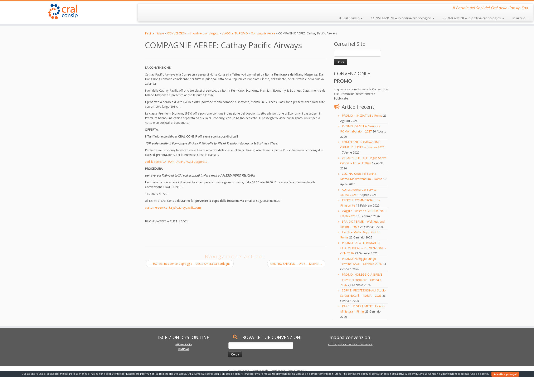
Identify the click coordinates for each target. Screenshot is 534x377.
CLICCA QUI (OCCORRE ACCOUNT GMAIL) (350, 344)
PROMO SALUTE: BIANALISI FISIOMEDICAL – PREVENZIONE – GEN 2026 (363, 248)
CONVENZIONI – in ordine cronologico (401, 18)
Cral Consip (243, 370)
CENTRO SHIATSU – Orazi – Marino (296, 264)
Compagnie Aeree (263, 33)
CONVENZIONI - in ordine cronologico (193, 33)
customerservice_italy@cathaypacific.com (173, 207)
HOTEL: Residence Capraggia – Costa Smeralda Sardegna (189, 264)
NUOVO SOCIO (183, 344)
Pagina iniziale (154, 33)
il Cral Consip (349, 18)
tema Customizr (297, 370)
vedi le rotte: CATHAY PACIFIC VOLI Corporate (176, 162)
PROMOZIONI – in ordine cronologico (472, 18)
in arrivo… (520, 18)
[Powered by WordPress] (266, 369)
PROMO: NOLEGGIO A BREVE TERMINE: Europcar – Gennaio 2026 (361, 279)
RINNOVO (183, 349)
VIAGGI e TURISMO (235, 33)
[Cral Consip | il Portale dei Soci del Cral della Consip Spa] (61, 11)
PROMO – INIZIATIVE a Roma (362, 115)
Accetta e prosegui (505, 374)
